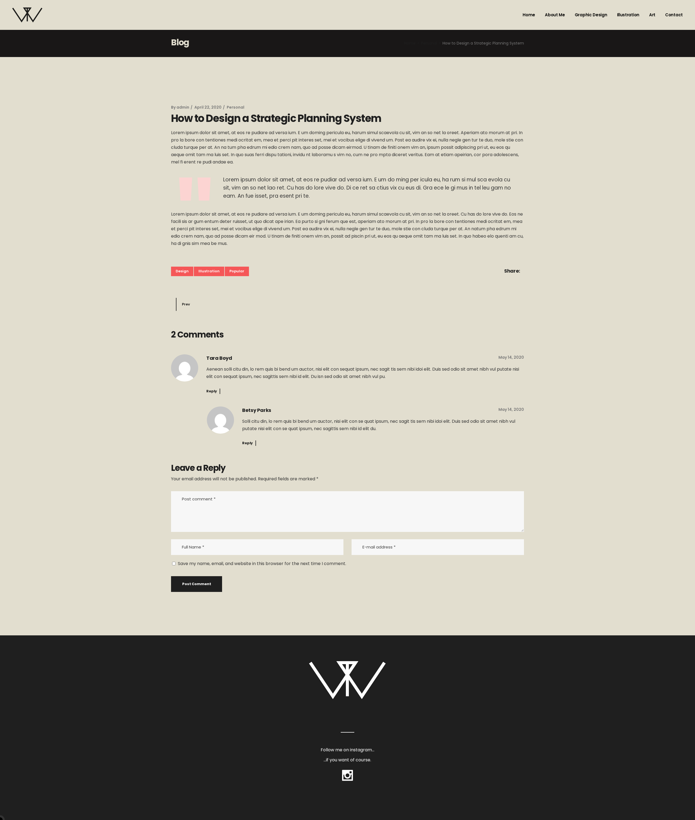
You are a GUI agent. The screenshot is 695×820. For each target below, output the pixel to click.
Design (182, 271)
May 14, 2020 (511, 357)
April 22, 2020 (208, 107)
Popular (236, 271)
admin (182, 107)
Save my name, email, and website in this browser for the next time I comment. (262, 563)
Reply (211, 391)
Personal (429, 43)
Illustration (209, 271)
